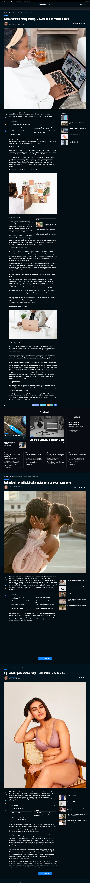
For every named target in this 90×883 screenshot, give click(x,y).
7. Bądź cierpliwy (16, 134)
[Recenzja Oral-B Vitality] (15, 428)
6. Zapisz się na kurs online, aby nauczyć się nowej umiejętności (44, 131)
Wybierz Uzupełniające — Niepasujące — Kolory (44, 601)
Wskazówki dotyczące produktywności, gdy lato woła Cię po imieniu (49, 224)
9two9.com (45, 4)
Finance (6, 15)
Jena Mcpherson (13, 22)
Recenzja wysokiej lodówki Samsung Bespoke (75, 141)
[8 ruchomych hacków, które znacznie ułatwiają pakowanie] (62, 816)
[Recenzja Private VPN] (62, 797)
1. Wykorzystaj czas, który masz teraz (21, 124)
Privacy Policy (19, 1)
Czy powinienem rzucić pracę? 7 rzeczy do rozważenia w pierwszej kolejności (77, 581)
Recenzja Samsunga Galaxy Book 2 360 (12, 455)
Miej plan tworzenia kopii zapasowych (44, 608)
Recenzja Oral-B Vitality (14, 436)
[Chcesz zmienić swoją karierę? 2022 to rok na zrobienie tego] (62, 822)
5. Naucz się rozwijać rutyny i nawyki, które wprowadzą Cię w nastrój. (20, 818)
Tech (7, 433)
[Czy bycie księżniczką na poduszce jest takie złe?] (62, 809)
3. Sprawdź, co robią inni (18, 127)
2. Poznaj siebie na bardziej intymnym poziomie (43, 809)
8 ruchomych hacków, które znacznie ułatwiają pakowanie (76, 815)
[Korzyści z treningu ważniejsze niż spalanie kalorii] (62, 607)
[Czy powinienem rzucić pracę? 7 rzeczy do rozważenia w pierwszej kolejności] (62, 582)
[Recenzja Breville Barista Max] (62, 594)
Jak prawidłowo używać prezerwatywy (74, 135)
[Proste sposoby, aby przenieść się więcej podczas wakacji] (62, 601)
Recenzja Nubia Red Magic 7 (55, 455)
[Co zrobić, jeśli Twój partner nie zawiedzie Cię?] (62, 803)
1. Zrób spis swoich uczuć (18, 808)
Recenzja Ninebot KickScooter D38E (73, 423)
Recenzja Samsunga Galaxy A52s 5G (9, 442)
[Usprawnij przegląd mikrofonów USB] (64, 130)
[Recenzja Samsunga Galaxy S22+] (64, 117)
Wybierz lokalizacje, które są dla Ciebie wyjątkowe (44, 605)
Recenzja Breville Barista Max (74, 593)
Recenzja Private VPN (72, 795)
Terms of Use (27, 1)
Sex (5, 669)
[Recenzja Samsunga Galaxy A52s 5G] (22, 445)
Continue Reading (45, 658)
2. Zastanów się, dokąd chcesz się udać (45, 124)
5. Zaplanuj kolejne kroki (18, 130)
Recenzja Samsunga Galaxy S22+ (77, 115)
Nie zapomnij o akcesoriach (18, 604)
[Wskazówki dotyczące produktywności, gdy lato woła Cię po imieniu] (39, 224)
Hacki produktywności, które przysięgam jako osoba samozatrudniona (76, 587)
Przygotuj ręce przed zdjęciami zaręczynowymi (19, 597)
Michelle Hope (32, 836)
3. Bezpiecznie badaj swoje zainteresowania (18, 813)
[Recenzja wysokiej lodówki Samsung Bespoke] (64, 142)
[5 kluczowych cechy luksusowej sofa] (64, 123)
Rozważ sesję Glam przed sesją (43, 597)
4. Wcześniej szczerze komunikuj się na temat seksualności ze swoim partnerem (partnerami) (44, 814)
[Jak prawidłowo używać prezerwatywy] (64, 136)
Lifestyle (7, 479)
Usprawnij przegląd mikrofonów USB (77, 128)
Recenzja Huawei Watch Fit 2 (77, 455)
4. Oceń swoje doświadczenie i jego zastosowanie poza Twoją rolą (43, 127)
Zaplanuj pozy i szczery (17, 608)
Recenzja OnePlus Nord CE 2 (33, 455)
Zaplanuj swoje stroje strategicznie (20, 600)
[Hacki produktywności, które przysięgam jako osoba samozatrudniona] (62, 588)
